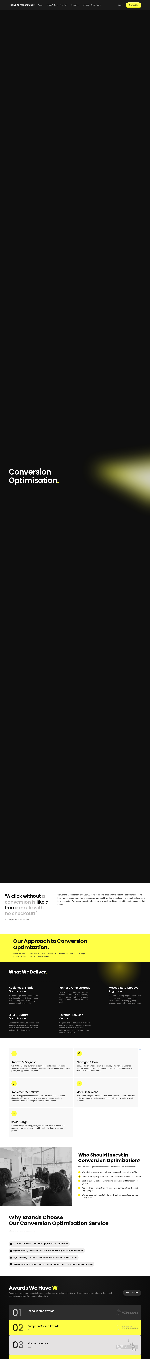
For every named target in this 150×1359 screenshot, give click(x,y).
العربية (120, 5)
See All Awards (132, 1293)
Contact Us (133, 5)
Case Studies (96, 5)
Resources (75, 5)
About (40, 5)
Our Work (63, 5)
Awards (86, 5)
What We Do (51, 5)
